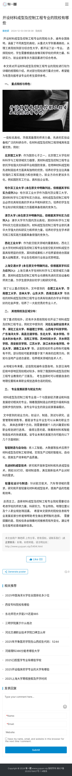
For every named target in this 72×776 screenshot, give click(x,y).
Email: (10, 724)
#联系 (44, 771)
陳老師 (6, 30)
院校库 (38, 30)
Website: (10, 732)
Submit (36, 749)
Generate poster (16, 571)
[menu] (66, 4)
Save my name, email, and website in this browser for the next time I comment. (34, 740)
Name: (10, 715)
